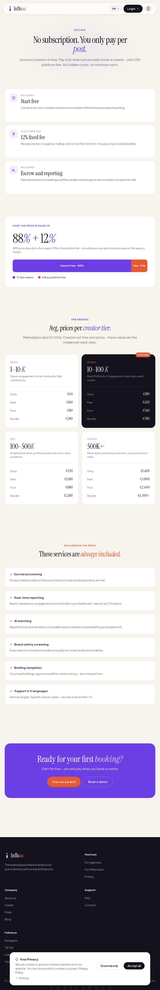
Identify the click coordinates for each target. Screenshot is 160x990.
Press (8, 912)
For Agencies (93, 862)
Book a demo (98, 782)
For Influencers (94, 869)
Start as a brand (64, 782)
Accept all (134, 965)
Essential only (109, 965)
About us (10, 898)
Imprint (151, 980)
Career (9, 905)
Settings (24, 978)
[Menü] (148, 8)
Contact (90, 905)
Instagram (11, 940)
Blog (8, 919)
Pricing (89, 876)
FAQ (87, 898)
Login (131, 8)
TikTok (9, 947)
